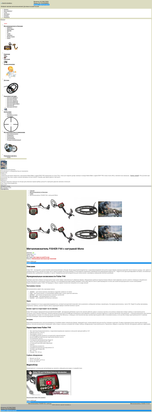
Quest (8, 38)
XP (8, 32)
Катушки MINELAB (12, 102)
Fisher (8, 33)
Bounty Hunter (11, 36)
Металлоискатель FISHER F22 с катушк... (40, 403)
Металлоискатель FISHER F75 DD (140, 403)
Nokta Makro (10, 29)
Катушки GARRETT (12, 98)
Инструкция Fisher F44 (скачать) (36, 397)
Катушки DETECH (12, 107)
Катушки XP (10, 105)
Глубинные (10, 135)
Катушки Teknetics (12, 101)
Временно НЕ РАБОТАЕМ (41, 1)
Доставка (7, 14)
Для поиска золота (12, 134)
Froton (9, 157)
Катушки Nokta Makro (13, 104)
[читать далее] (134, 175)
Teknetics (9, 35)
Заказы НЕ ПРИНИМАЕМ (41, 3)
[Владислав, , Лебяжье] (4, 168)
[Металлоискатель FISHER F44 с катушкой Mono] (38, 220)
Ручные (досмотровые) (14, 140)
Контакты (7, 17)
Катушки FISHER (12, 99)
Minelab (9, 30)
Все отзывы (4, 187)
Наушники (10, 116)
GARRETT (9, 27)
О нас (5, 12)
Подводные (10, 137)
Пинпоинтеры (11, 138)
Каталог (6, 9)
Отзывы (6, 15)
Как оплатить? (8, 11)
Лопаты (9, 113)
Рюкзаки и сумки (12, 115)
